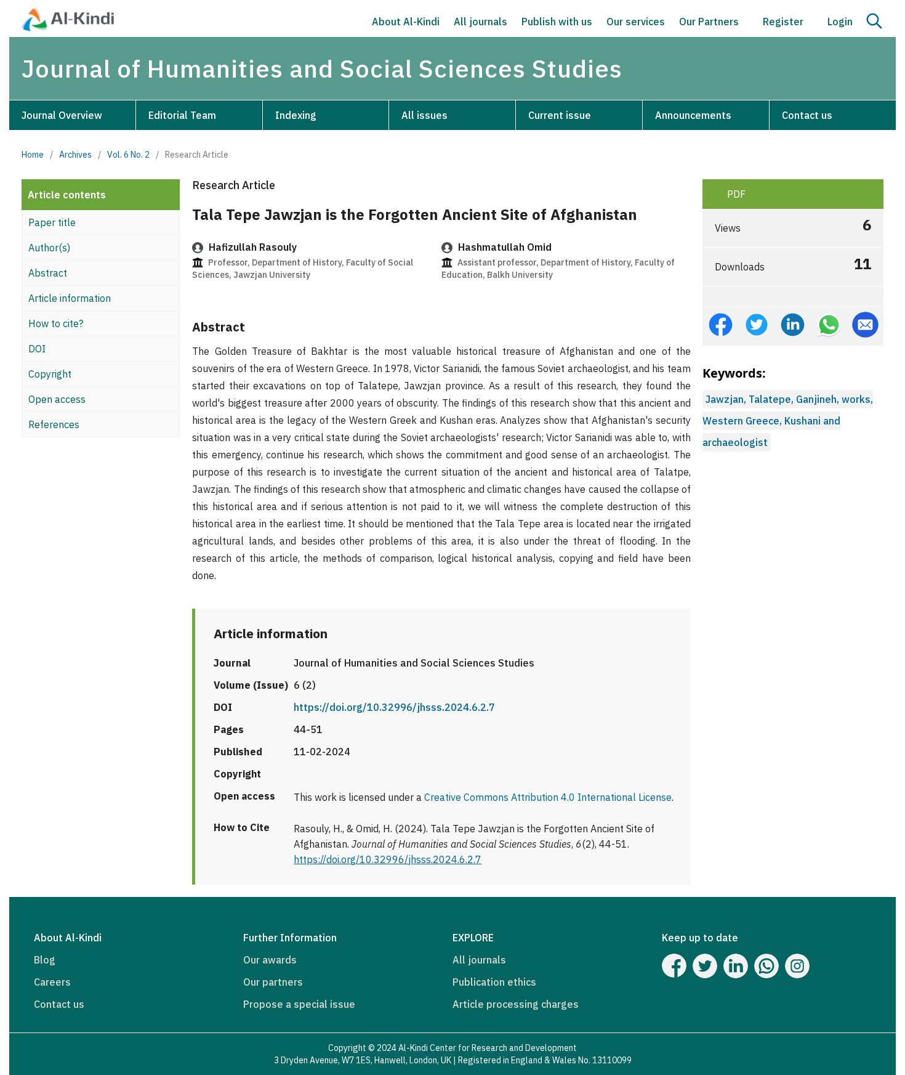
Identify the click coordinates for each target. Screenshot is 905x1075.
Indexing (295, 115)
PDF (735, 194)
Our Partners (709, 21)
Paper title (52, 222)
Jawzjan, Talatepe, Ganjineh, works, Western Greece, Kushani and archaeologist (787, 420)
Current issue (559, 115)
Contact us (807, 115)
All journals (480, 21)
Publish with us (556, 21)
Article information (69, 298)
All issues (424, 115)
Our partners (273, 982)
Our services (635, 21)
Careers (52, 982)
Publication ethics (494, 982)
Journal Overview (62, 115)
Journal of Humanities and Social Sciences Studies (322, 68)
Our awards (270, 960)
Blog (44, 960)
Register (781, 21)
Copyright (49, 374)
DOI (37, 349)
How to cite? (55, 323)
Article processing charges (515, 1004)
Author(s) (49, 247)
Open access (57, 399)
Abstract (47, 273)
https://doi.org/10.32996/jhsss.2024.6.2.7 (394, 707)
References (53, 424)
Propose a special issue (299, 1004)
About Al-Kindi (406, 21)
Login (839, 21)
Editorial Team (182, 115)
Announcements (693, 115)
